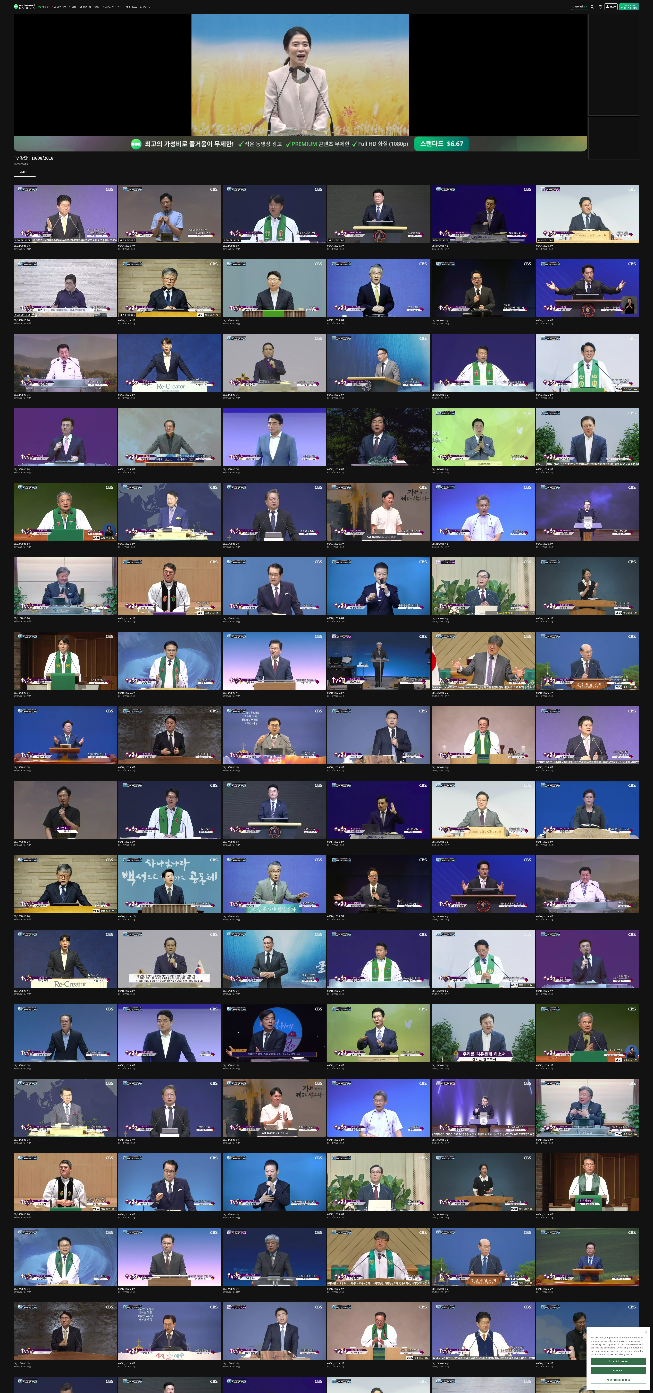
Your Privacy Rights (618, 1379)
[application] (300, 75)
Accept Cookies (618, 1361)
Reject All (618, 1370)
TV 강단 (21, 158)
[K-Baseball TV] (579, 6)
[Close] (646, 1332)
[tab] (25, 172)
